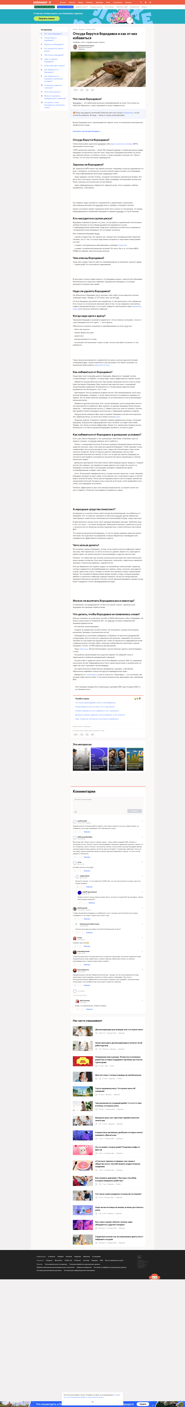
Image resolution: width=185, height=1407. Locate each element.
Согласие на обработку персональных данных (110, 1267)
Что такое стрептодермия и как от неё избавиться (95, 703)
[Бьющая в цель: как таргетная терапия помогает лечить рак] (108, 1120)
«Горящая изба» (111, 1033)
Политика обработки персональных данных (84, 1264)
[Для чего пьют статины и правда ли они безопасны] (108, 1076)
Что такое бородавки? (53, 34)
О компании (96, 1256)
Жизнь (112, 1066)
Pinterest (77, 1260)
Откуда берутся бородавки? (50, 39)
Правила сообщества (84, 1267)
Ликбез (119, 1078)
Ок (92, 1402)
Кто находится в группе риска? (53, 49)
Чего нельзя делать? (52, 92)
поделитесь (128, 113)
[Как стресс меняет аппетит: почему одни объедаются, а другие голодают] (108, 1225)
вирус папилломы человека (122, 144)
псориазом (122, 245)
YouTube (86, 1260)
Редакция (77, 1256)
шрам (118, 417)
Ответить (87, 832)
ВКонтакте (58, 1260)
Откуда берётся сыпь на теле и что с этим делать (95, 707)
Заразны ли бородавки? (54, 44)
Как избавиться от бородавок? (51, 71)
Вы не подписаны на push (114, 1260)
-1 (80, 871)
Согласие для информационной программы (79, 1270)
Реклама (69, 1256)
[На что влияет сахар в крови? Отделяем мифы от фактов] (108, 1150)
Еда (106, 1066)
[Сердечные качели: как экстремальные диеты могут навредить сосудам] (108, 1239)
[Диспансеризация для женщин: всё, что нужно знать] (108, 1031)
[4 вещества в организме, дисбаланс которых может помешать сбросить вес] (108, 1135)
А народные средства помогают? (53, 86)
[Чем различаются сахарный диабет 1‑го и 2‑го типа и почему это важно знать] (108, 1106)
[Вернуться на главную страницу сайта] (40, 2)
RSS (101, 1260)
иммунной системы (102, 365)
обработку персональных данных (92, 1397)
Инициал (95, 1260)
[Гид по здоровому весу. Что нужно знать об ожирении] (108, 1091)
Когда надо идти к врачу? (54, 66)
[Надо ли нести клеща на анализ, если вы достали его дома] (108, 1210)
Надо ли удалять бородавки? (51, 60)
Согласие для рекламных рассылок (49, 1270)
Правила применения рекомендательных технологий (55, 1267)
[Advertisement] (108, 194)
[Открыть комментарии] (100, 1049)
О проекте (51, 1256)
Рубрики (60, 1256)
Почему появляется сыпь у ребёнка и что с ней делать (97, 711)
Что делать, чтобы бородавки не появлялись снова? (54, 105)
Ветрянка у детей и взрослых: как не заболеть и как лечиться (100, 715)
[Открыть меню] (142, 821)
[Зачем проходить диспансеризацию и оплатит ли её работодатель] (108, 1045)
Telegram (49, 1260)
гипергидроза (91, 675)
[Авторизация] (150, 2)
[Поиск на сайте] (141, 2)
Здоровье (122, 1033)
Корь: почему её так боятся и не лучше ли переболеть (97, 719)
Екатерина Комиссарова (86, 45)
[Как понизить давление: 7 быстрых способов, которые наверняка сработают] (108, 1181)
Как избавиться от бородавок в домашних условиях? (53, 78)
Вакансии (86, 1256)
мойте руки (83, 649)
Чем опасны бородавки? (54, 55)
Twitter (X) (68, 1260)
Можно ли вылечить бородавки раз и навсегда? (55, 97)
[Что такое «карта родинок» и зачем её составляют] (108, 1195)
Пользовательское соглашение (56, 1264)
